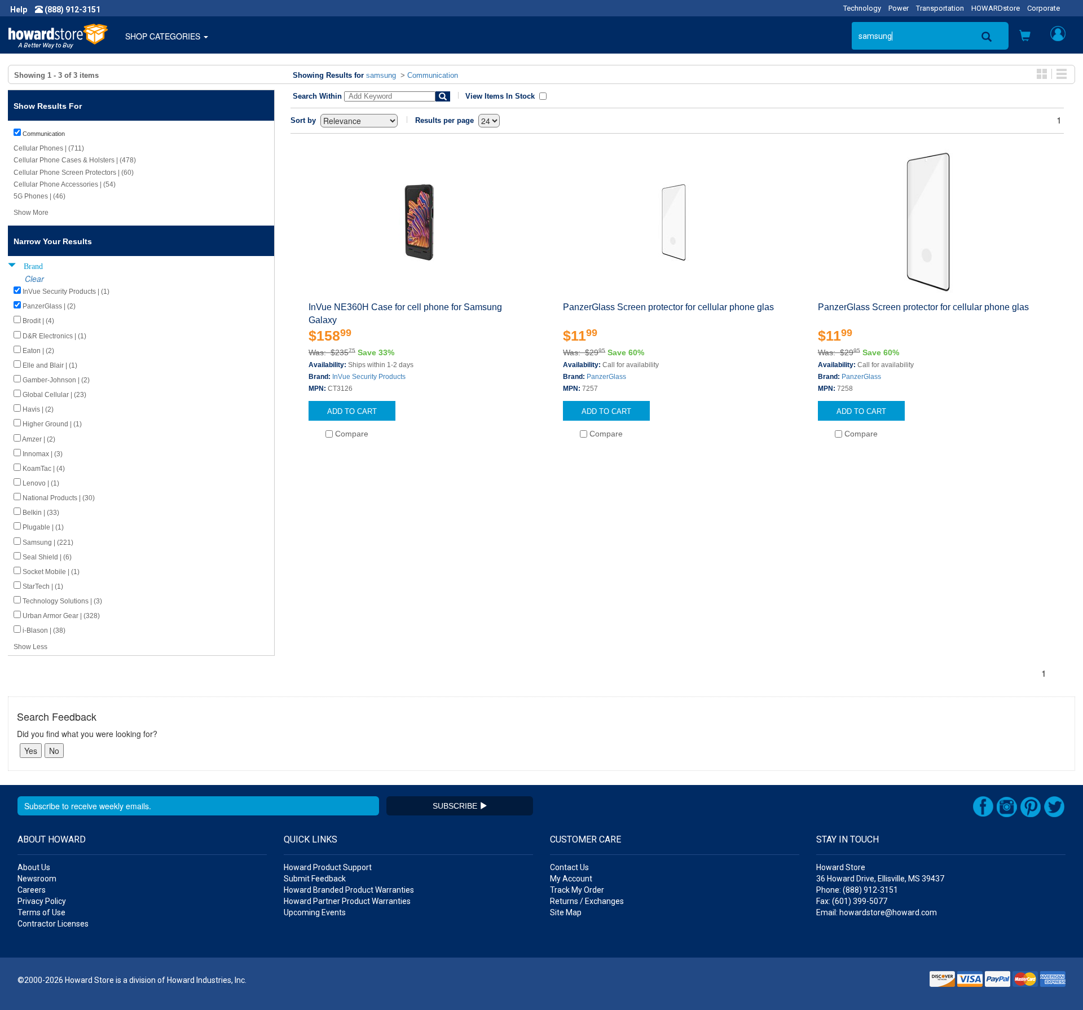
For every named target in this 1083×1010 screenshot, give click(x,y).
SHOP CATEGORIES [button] (163, 36)
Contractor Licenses (53, 923)
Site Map (566, 912)
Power (898, 8)
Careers (31, 889)
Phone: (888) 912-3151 (857, 889)
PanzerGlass (606, 377)
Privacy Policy (41, 901)
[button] (1025, 36)
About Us (33, 867)
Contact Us (569, 867)
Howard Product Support (328, 867)
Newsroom (36, 878)
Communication (432, 75)
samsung (381, 75)
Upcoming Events (315, 912)
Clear (34, 278)
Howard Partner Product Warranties (347, 901)
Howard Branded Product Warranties (349, 889)
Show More (31, 213)
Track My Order (577, 889)
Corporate (1043, 8)
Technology (862, 8)
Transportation (940, 8)
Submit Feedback (315, 878)
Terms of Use (41, 912)
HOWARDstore (995, 8)
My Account (571, 878)
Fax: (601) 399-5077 (851, 901)
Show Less (30, 647)
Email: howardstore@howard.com (876, 912)
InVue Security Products (369, 377)
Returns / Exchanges (587, 901)
